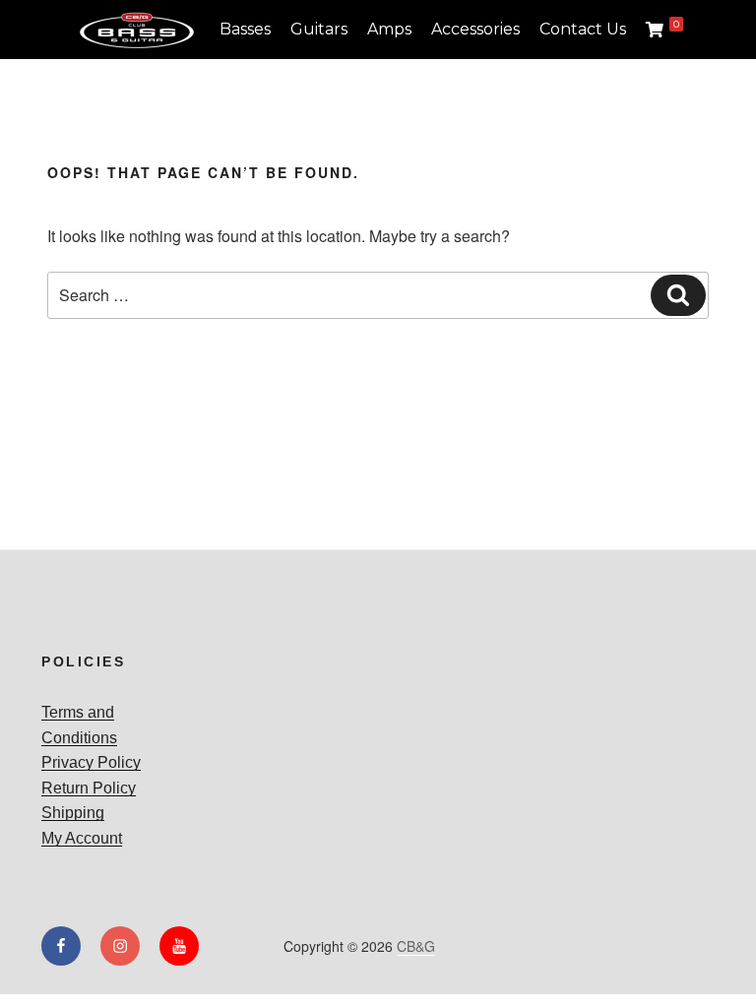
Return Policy (88, 788)
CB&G (416, 946)
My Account (81, 838)
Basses (245, 29)
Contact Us (582, 29)
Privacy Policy (91, 762)
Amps (389, 29)
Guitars (318, 29)
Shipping (72, 812)
